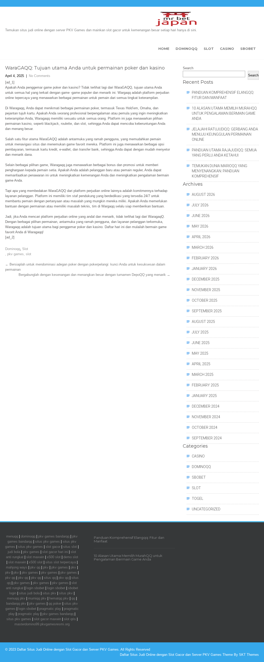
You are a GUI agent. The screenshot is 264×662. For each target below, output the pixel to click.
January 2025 (204, 396)
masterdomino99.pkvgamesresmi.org (42, 624)
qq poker (54, 603)
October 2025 (204, 300)
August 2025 (203, 322)
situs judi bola (29, 593)
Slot (209, 48)
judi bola (14, 552)
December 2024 (205, 406)
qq (73, 598)
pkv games (15, 254)
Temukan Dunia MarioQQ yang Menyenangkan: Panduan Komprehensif (219, 171)
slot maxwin (35, 557)
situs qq (50, 578)
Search (188, 68)
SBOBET (248, 48)
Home (163, 48)
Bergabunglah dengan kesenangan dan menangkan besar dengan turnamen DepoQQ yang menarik (94, 275)
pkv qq (35, 567)
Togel (197, 498)
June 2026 (201, 216)
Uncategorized (206, 509)
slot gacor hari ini (55, 552)
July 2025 (200, 332)
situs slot (70, 547)
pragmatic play (50, 609)
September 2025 (207, 311)
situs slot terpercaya (60, 562)
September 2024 (207, 438)
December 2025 (205, 279)
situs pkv (49, 593)
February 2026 (205, 258)
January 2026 (204, 269)
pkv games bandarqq (53, 536)
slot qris (70, 619)
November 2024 (206, 417)
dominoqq (28, 536)
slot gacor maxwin (47, 619)
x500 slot (54, 557)
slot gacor (53, 547)
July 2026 (200, 205)
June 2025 (201, 343)
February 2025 (205, 385)
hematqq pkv (59, 598)
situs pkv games (47, 541)
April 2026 (201, 237)
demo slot (70, 557)
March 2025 (202, 374)
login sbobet (35, 588)
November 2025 (206, 290)
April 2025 (201, 364)
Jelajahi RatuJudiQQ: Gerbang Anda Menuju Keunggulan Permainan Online (225, 134)
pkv (45, 567)
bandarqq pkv (16, 603)
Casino (227, 48)
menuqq (12, 536)
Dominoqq (186, 48)
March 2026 (202, 247)
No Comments (39, 76)
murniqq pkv (37, 598)
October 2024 (204, 427)
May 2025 (200, 353)
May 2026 (200, 226)
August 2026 (203, 194)
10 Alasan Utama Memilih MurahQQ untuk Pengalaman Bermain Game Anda (224, 113)
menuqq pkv (16, 598)
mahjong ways (16, 567)
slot (28, 254)
